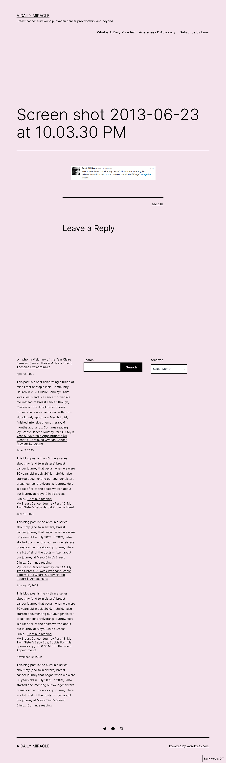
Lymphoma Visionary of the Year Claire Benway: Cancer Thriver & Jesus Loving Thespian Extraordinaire (44, 363)
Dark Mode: (211, 758)
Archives (157, 360)
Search (89, 360)
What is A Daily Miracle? (116, 32)
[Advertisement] (113, 76)
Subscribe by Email (194, 32)
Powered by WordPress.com (189, 746)
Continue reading (56, 427)
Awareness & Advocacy (157, 32)
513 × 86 (157, 203)
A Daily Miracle (33, 15)
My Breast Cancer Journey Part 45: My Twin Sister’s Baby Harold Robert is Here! (45, 505)
